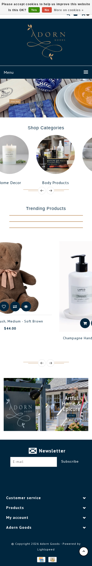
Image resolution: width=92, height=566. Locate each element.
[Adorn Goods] (46, 42)
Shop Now (15, 101)
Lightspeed (46, 549)
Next (86, 98)
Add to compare (71, 323)
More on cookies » (69, 10)
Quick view (82, 323)
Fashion (81, 182)
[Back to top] (83, 551)
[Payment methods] (41, 559)
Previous (6, 98)
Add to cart (48, 323)
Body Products (34, 182)
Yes (34, 10)
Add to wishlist (60, 323)
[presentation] (42, 190)
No (47, 10)
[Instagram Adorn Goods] (50, 474)
